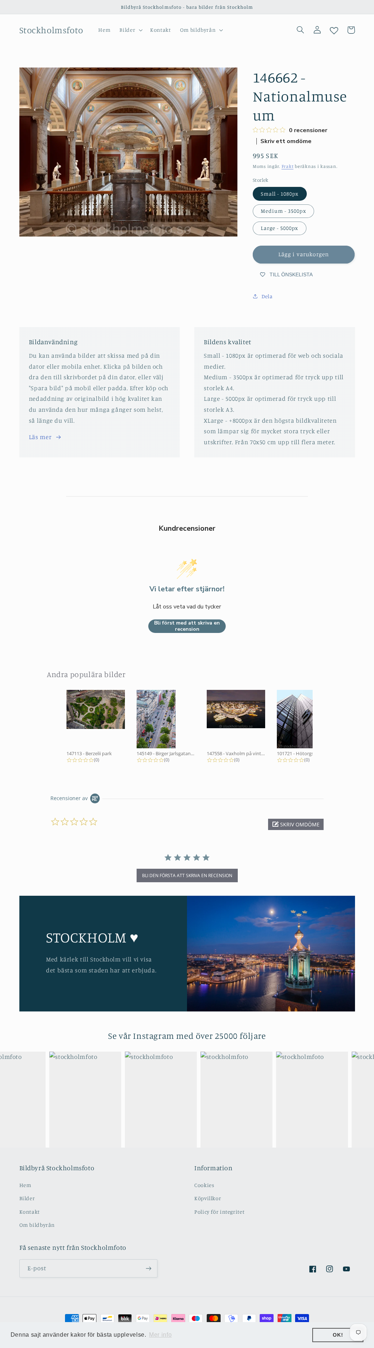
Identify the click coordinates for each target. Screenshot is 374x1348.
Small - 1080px (280, 194)
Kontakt (29, 1212)
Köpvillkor (207, 1198)
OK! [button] (338, 1335)
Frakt (288, 166)
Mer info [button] (160, 1335)
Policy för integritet (219, 1212)
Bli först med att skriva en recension (187, 626)
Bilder (27, 1198)
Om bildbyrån (37, 1225)
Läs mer (40, 437)
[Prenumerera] (148, 1268)
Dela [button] (267, 296)
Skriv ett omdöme (286, 141)
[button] (130, 30)
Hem (25, 1185)
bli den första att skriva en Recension (187, 875)
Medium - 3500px (283, 211)
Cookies (204, 1185)
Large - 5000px (279, 228)
